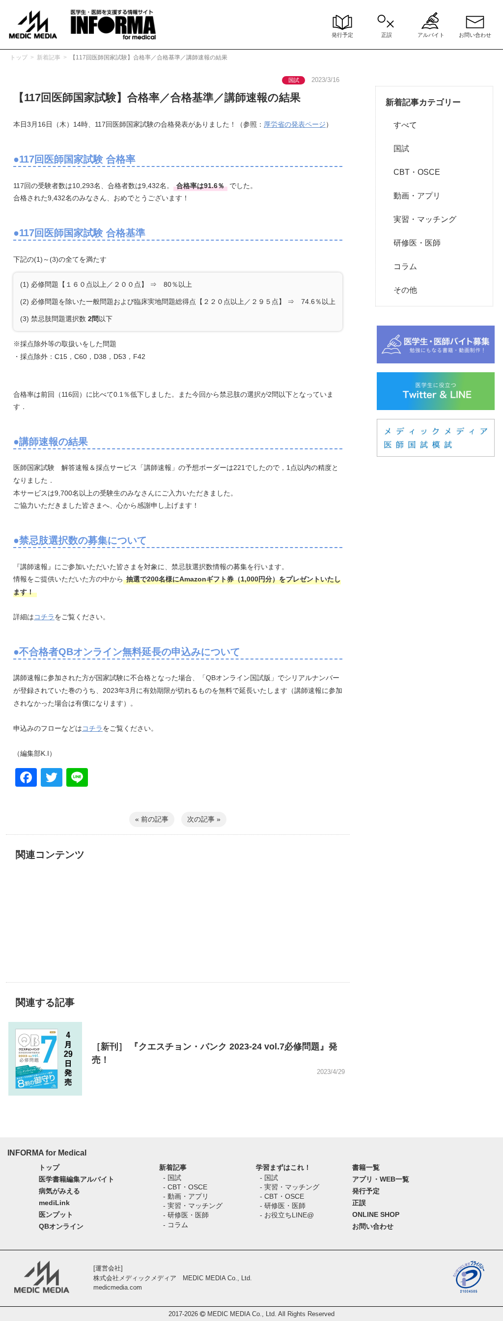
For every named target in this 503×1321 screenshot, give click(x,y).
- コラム (175, 1225)
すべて (401, 125)
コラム (401, 266)
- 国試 (172, 1178)
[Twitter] (51, 778)
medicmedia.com (117, 1287)
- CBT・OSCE (185, 1187)
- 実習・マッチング (193, 1206)
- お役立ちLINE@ (287, 1215)
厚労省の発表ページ (295, 124)
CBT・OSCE (413, 172)
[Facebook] (26, 778)
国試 (397, 148)
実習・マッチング (421, 219)
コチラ (44, 617)
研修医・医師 (413, 243)
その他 (401, 290)
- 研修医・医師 (186, 1215)
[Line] (77, 778)
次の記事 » (204, 819)
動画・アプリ (413, 196)
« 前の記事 (151, 819)
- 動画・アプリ (186, 1196)
